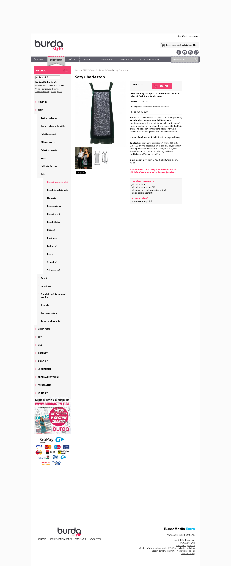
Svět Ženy (184, 543)
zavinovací (47, 89)
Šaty (92, 70)
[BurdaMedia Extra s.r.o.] (179, 529)
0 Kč (194, 45)
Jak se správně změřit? (142, 192)
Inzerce (191, 545)
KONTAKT (42, 539)
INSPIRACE (106, 59)
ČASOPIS (38, 59)
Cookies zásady (188, 553)
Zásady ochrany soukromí (163, 551)
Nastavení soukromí (186, 551)
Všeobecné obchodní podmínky (153, 548)
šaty (60, 91)
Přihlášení (182, 36)
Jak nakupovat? (139, 184)
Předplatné (80, 539)
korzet (56, 89)
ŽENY (86, 70)
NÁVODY (88, 59)
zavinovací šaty (42, 91)
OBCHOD (55, 63)
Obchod (78, 70)
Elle (183, 540)
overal (53, 91)
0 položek (185, 45)
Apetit (176, 540)
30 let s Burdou (149, 59)
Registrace (194, 36)
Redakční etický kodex (61, 539)
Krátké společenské (104, 70)
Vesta (37, 89)
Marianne (191, 540)
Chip (193, 543)
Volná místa (181, 545)
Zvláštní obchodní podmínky (182, 548)
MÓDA (72, 59)
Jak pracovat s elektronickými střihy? (149, 190)
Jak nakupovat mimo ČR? (143, 187)
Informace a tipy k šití (142, 201)
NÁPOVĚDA (126, 59)
